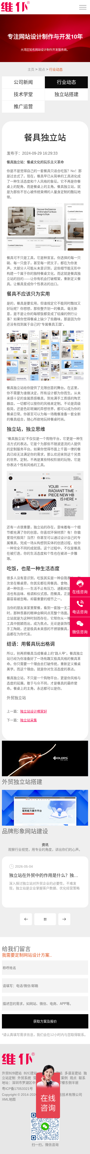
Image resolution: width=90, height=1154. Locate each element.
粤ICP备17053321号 (17, 1089)
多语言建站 (73, 1073)
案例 (64, 1078)
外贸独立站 (16, 698)
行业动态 (56, 69)
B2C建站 (30, 1073)
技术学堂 (23, 94)
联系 (82, 1078)
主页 (31, 69)
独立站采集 (28, 720)
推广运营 (23, 106)
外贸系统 (24, 1078)
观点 (41, 69)
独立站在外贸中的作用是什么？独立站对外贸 (45, 875)
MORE (45, 919)
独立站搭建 (66, 94)
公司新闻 (23, 82)
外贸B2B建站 (12, 1073)
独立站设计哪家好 (33, 711)
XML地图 (9, 1099)
